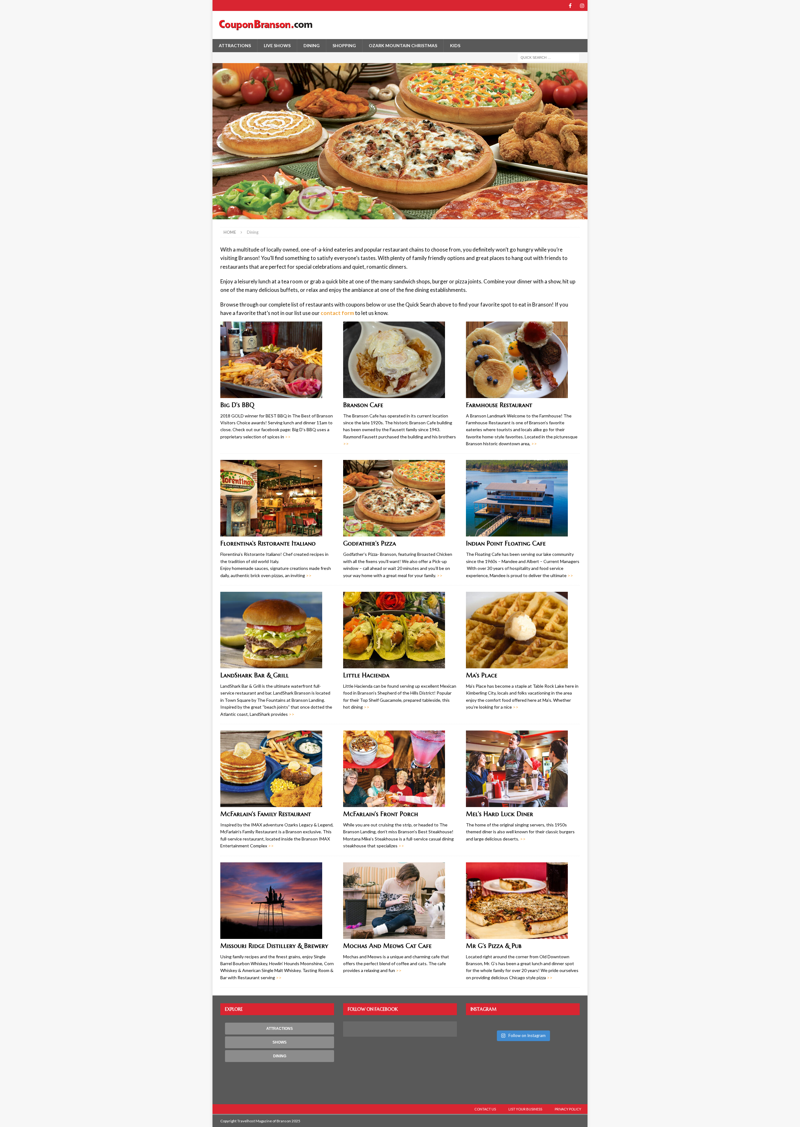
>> (288, 436)
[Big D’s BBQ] (277, 360)
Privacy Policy (568, 1109)
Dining (311, 45)
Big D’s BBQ (237, 405)
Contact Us (485, 1109)
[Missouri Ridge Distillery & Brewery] (277, 900)
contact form (337, 313)
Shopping (344, 45)
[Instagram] (582, 5)
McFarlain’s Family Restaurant (265, 814)
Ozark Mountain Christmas (403, 45)
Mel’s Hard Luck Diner (499, 814)
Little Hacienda (366, 675)
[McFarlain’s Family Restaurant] (277, 769)
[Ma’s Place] (523, 630)
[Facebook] (570, 5)
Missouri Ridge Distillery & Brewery (274, 946)
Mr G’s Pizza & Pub (494, 946)
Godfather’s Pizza (369, 543)
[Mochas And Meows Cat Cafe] (400, 900)
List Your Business (525, 1109)
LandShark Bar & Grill (254, 675)
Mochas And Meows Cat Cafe (387, 946)
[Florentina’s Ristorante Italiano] (277, 498)
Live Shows (277, 45)
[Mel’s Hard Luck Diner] (523, 769)
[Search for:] (548, 57)
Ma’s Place (481, 675)
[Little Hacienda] (400, 630)
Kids (455, 45)
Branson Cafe (363, 405)
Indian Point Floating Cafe (506, 543)
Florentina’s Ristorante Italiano (268, 543)
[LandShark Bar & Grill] (277, 630)
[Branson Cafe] (400, 360)
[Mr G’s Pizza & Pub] (523, 900)
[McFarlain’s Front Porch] (400, 769)
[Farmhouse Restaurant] (523, 360)
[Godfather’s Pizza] (400, 498)
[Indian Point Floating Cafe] (523, 498)
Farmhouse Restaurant (499, 405)
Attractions (235, 45)
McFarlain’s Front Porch (380, 814)
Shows (279, 1042)
